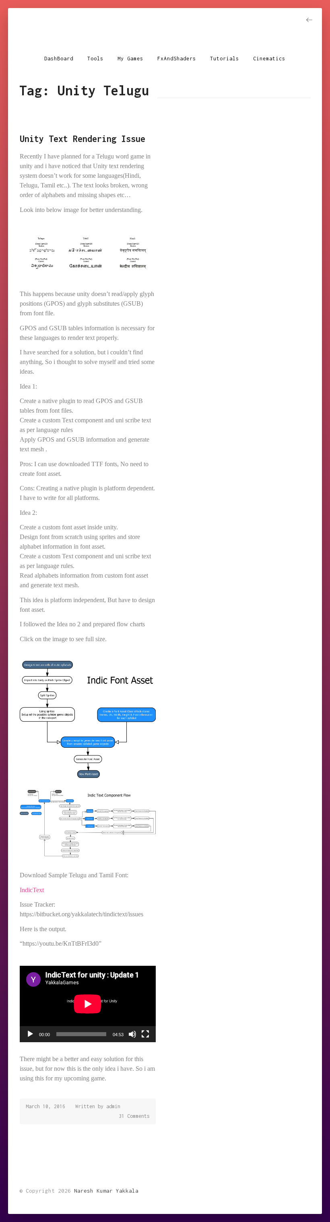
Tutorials (224, 59)
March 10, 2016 (45, 1106)
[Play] (30, 1034)
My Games (130, 59)
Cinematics (269, 59)
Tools (95, 59)
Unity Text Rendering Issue (82, 139)
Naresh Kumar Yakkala (165, 33)
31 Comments (134, 1116)
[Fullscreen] (145, 1034)
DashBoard (58, 59)
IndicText (32, 890)
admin (113, 1106)
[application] (88, 1004)
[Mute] (132, 1034)
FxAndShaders (176, 59)
